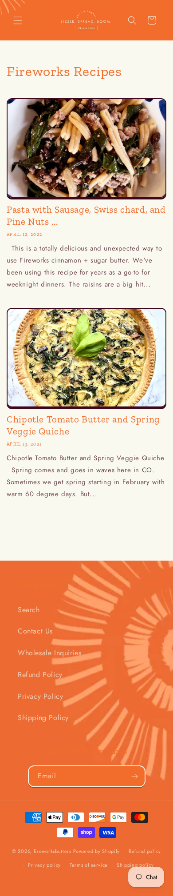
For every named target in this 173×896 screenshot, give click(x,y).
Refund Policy (40, 674)
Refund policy (145, 851)
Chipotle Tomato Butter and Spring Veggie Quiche (83, 425)
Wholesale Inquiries (49, 653)
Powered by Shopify (96, 851)
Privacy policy (44, 864)
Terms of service (89, 864)
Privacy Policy (40, 696)
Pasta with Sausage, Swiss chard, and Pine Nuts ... (86, 215)
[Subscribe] (135, 776)
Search (29, 610)
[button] (18, 20)
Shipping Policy (43, 718)
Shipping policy (135, 864)
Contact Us (35, 631)
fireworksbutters (52, 851)
